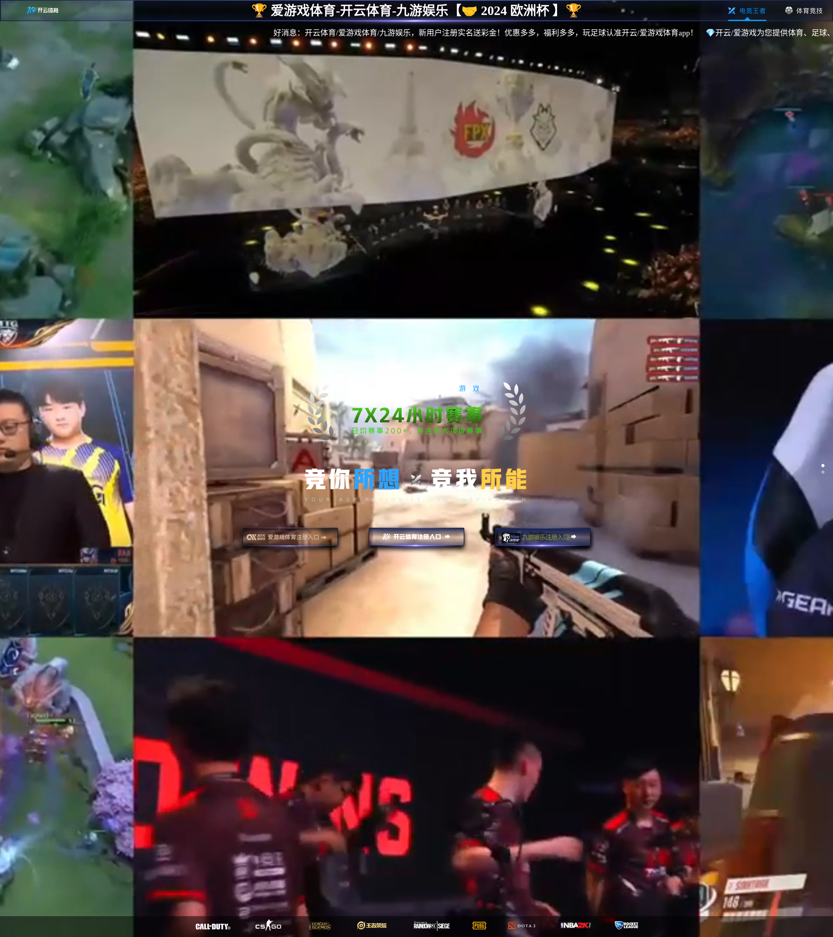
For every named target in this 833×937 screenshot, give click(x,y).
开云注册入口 (416, 540)
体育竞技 (804, 10)
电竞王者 (747, 10)
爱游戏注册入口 (290, 540)
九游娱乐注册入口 (542, 540)
